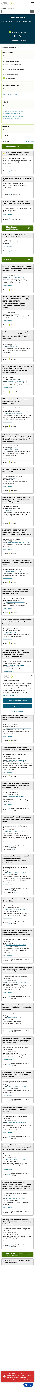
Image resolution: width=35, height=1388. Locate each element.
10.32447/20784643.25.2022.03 (15, 665)
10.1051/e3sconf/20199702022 (15, 796)
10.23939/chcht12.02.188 (13, 1017)
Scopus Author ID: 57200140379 (13, 116)
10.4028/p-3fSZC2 (11, 346)
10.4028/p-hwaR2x (11, 478)
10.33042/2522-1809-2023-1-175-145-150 (18, 543)
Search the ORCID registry (8, 8)
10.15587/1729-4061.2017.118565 (16, 1159)
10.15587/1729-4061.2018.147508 (16, 945)
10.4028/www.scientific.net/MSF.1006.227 (18, 728)
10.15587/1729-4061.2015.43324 (15, 1199)
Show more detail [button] (7, 166)
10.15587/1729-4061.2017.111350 (16, 1122)
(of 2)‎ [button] (15, 428)
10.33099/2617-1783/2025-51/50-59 (16, 381)
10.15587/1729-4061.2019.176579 (16, 872)
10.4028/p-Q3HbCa (11, 510)
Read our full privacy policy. (11, 695)
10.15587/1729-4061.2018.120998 (16, 982)
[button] (30, 141)
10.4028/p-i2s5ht (11, 632)
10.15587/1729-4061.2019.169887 (16, 831)
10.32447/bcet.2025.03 (13, 314)
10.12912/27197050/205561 (14, 413)
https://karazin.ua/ (12, 242)
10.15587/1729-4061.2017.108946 (16, 1086)
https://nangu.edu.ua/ (10, 94)
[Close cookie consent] (32, 675)
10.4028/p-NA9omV (12, 449)
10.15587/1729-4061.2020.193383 (16, 760)
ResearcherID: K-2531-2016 (11, 113)
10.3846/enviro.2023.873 (13, 571)
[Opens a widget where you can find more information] (28, 1385)
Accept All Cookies (17, 706)
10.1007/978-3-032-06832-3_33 (15, 277)
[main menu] (32, 3)
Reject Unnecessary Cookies (17, 700)
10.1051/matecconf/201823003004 (16, 909)
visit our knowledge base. (18, 1377)
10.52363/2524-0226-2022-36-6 (15, 602)
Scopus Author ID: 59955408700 (13, 111)
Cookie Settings (17, 711)
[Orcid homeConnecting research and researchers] (6, 3)
